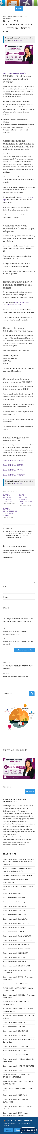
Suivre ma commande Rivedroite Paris (15, 919)
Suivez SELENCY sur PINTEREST (14, 475)
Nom (4, 586)
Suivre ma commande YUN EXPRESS (15, 1095)
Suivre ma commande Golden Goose (15, 906)
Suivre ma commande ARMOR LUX (14, 962)
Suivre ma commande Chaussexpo (14, 902)
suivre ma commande (14, 73)
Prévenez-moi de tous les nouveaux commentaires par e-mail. (15, 632)
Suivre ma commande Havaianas (14, 898)
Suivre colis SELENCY (14, 535)
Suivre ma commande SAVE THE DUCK (16, 923)
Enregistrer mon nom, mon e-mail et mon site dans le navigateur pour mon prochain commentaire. (18, 621)
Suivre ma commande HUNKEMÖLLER (15, 953)
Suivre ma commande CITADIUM (14, 910)
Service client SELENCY (22, 533)
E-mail (5, 597)
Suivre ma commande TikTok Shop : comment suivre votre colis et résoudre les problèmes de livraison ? (18, 861)
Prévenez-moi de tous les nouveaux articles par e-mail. (18, 642)
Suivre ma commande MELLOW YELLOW (16, 945)
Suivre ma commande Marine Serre (14, 915)
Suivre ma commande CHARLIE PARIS (15, 1031)
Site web (6, 608)
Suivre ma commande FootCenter (14, 1027)
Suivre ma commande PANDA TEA (14, 1070)
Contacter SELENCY (13, 532)
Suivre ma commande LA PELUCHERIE (15, 1046)
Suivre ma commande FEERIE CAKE (15, 1022)
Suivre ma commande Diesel (12, 893)
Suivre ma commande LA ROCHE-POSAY (16, 984)
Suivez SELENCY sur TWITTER (13, 470)
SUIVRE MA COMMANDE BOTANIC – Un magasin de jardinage (10, 512)
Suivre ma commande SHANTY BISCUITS (16, 1051)
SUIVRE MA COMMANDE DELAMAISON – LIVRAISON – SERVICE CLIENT (26, 499)
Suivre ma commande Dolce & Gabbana (16, 949)
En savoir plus (18, 40)
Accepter (8, 1130)
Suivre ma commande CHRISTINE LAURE (16, 966)
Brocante (10, 528)
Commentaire (8, 558)
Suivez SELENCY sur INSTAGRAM (14, 465)
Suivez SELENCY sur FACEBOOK (13, 460)
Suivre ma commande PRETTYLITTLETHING (18, 940)
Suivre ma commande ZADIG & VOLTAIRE (17, 936)
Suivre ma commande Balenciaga (14, 928)
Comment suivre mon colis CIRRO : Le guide (17, 875)
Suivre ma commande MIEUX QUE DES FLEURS (18, 1066)
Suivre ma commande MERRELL (13, 932)
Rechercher (7, 787)
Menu (20, 8)
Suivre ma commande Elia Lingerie (14, 1035)
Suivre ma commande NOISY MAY (14, 957)
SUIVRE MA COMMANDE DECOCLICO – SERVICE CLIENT (8, 498)
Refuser (18, 1130)
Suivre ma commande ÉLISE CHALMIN (15, 1055)
